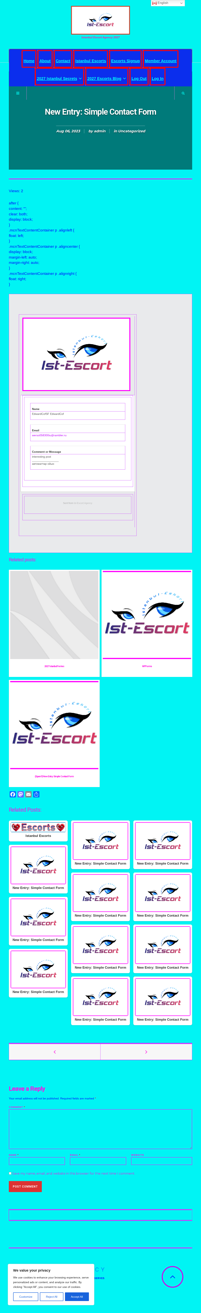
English (162, 3)
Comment (17, 1107)
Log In (158, 78)
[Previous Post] (54, 1052)
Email (75, 1155)
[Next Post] (146, 1052)
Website (137, 1155)
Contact (63, 61)
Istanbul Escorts (90, 61)
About (45, 61)
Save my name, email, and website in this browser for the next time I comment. (73, 1173)
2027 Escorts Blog (104, 78)
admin (99, 131)
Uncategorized (131, 131)
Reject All (51, 1296)
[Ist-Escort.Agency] (100, 20)
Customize (25, 1296)
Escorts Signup (125, 61)
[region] (51, 1284)
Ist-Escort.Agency (83, 503)
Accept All (77, 1296)
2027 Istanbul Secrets (57, 78)
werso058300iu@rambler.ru (49, 435)
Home (29, 61)
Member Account (160, 61)
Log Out (139, 78)
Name (14, 1155)
